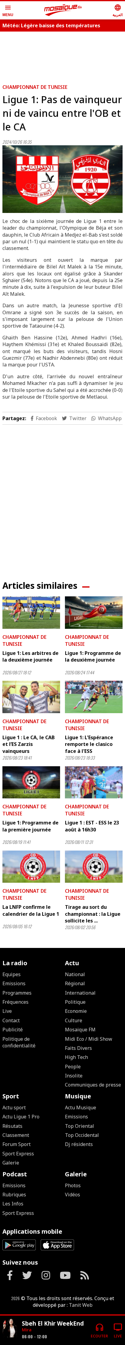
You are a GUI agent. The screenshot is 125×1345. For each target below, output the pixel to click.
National (75, 974)
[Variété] (9, 1328)
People (73, 1066)
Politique (75, 1002)
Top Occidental (82, 1135)
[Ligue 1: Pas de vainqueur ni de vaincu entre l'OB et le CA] (62, 179)
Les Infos (12, 1203)
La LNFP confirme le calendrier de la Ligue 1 (30, 910)
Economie (76, 1011)
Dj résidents (79, 1144)
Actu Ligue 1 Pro (20, 1116)
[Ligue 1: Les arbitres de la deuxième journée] (31, 612)
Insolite (74, 1075)
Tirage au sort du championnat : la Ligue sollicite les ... (92, 914)
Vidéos (72, 1194)
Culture (73, 1020)
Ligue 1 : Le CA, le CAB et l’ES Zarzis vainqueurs (28, 744)
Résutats (12, 1126)
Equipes (11, 974)
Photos (73, 1185)
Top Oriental (79, 1126)
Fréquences (15, 1002)
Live (7, 1011)
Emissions (13, 983)
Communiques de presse (93, 1084)
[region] (62, 55)
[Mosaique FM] (63, 10)
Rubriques (14, 1194)
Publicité (12, 1029)
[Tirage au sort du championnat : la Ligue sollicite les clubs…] (94, 867)
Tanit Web (81, 1305)
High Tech (76, 1057)
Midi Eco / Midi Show (88, 1039)
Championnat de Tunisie (34, 87)
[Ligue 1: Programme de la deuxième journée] (94, 612)
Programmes (17, 992)
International (80, 992)
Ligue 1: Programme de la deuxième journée (93, 656)
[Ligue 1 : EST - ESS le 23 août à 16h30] (94, 782)
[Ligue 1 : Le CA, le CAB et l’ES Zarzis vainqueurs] (31, 697)
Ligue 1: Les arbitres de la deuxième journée (30, 656)
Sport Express (18, 1153)
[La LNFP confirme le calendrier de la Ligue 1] (31, 867)
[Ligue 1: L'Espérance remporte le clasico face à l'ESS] (94, 697)
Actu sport (14, 1107)
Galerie (10, 1162)
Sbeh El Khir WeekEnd (53, 1323)
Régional (75, 983)
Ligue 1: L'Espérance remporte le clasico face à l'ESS (89, 744)
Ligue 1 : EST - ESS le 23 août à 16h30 (92, 826)
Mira (27, 1330)
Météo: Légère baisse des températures (51, 25)
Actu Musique (80, 1107)
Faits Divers (78, 1048)
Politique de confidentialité (18, 1042)
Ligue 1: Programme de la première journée (30, 826)
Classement (15, 1135)
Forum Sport (16, 1144)
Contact (11, 1020)
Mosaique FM (80, 1029)
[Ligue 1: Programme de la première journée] (31, 782)
